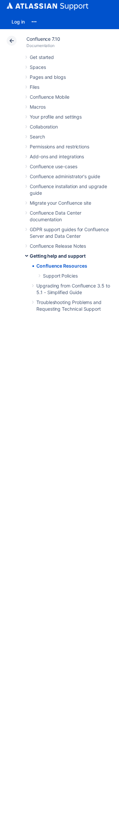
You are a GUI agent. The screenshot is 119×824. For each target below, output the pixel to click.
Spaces (38, 67)
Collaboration (44, 126)
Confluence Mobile (49, 97)
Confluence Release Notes (58, 246)
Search (37, 136)
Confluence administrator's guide (65, 176)
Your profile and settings (56, 117)
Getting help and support (58, 256)
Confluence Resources (61, 266)
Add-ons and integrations (57, 156)
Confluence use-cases (53, 166)
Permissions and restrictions (59, 146)
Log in (18, 22)
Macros (38, 107)
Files (34, 87)
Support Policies (60, 276)
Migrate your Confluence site (60, 203)
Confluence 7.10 (43, 39)
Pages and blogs (48, 77)
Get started (42, 57)
